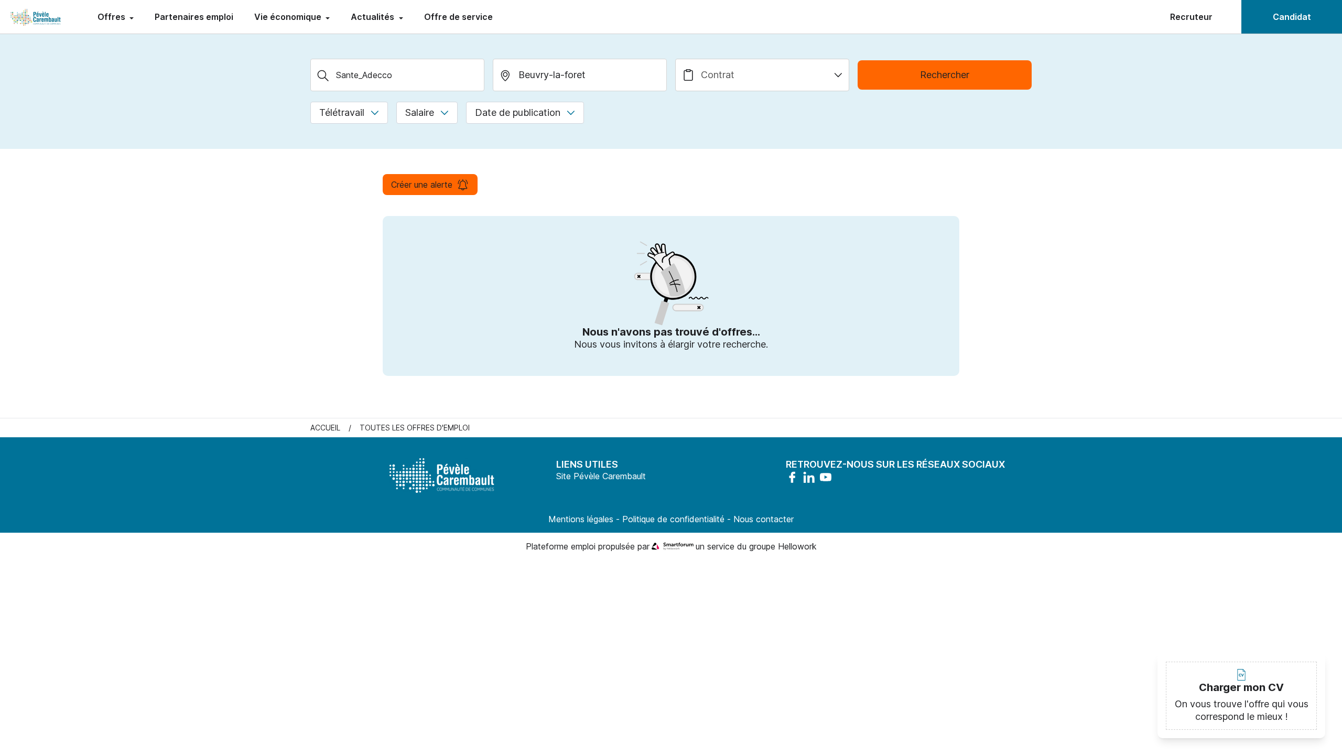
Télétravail (341, 112)
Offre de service (458, 17)
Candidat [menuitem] (1292, 17)
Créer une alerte (421, 184)
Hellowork (797, 546)
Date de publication (517, 112)
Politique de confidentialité (673, 519)
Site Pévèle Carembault (601, 476)
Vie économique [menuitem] (288, 17)
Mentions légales (580, 519)
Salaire (419, 112)
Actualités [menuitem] (373, 17)
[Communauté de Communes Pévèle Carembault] (36, 17)
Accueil (325, 427)
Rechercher (944, 74)
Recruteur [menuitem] (1191, 17)
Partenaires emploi (194, 17)
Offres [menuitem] (112, 17)
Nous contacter (763, 519)
